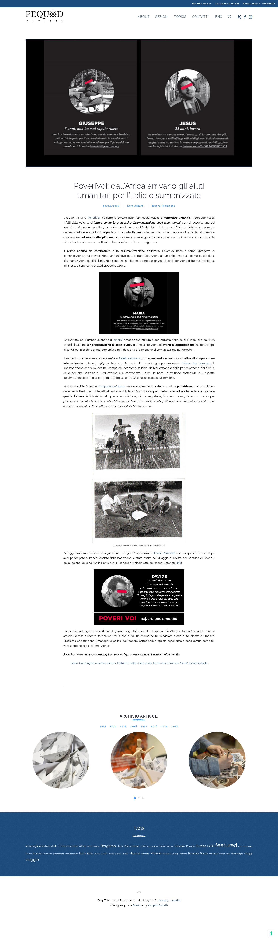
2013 (103, 726)
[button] (230, 16)
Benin (74, 663)
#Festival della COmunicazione (58, 846)
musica (166, 853)
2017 (144, 726)
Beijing (96, 846)
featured (122, 663)
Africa (82, 846)
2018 (154, 726)
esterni (117, 340)
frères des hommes (166, 663)
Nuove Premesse (163, 206)
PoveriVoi (94, 217)
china (120, 846)
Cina (126, 846)
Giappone (47, 854)
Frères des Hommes (196, 363)
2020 (175, 726)
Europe (201, 846)
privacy (163, 900)
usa (228, 853)
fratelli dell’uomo (130, 358)
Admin (137, 905)
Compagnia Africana (111, 386)
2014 (113, 726)
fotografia (247, 846)
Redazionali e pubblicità (259, 3)
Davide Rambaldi (164, 553)
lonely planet (115, 854)
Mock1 (184, 663)
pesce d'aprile (198, 663)
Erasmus (179, 846)
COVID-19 (145, 846)
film (240, 846)
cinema (134, 846)
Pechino (183, 854)
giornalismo (58, 854)
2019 (164, 726)
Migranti (135, 853)
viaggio (32, 859)
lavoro (97, 853)
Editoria (169, 846)
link (178, 563)
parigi (175, 853)
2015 (123, 726)
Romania (193, 853)
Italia (82, 853)
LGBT (104, 853)
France (29, 854)
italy (90, 853)
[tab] (135, 798)
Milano (155, 853)
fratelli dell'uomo (141, 663)
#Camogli (32, 846)
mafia (125, 853)
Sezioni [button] (162, 17)
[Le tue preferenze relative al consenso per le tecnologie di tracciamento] (271, 933)
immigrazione (71, 853)
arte (89, 846)
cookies (176, 900)
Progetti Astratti (158, 905)
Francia (37, 853)
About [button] (144, 17)
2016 (133, 726)
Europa (190, 846)
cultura (154, 846)
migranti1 (145, 853)
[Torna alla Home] (44, 16)
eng (218, 17)
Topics (180, 17)
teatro (222, 854)
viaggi (248, 853)
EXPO (210, 846)
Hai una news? (201, 3)
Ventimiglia (237, 853)
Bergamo (108, 846)
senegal (213, 853)
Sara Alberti (135, 206)
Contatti (200, 17)
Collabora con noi (227, 3)
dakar (162, 846)
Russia (204, 853)
